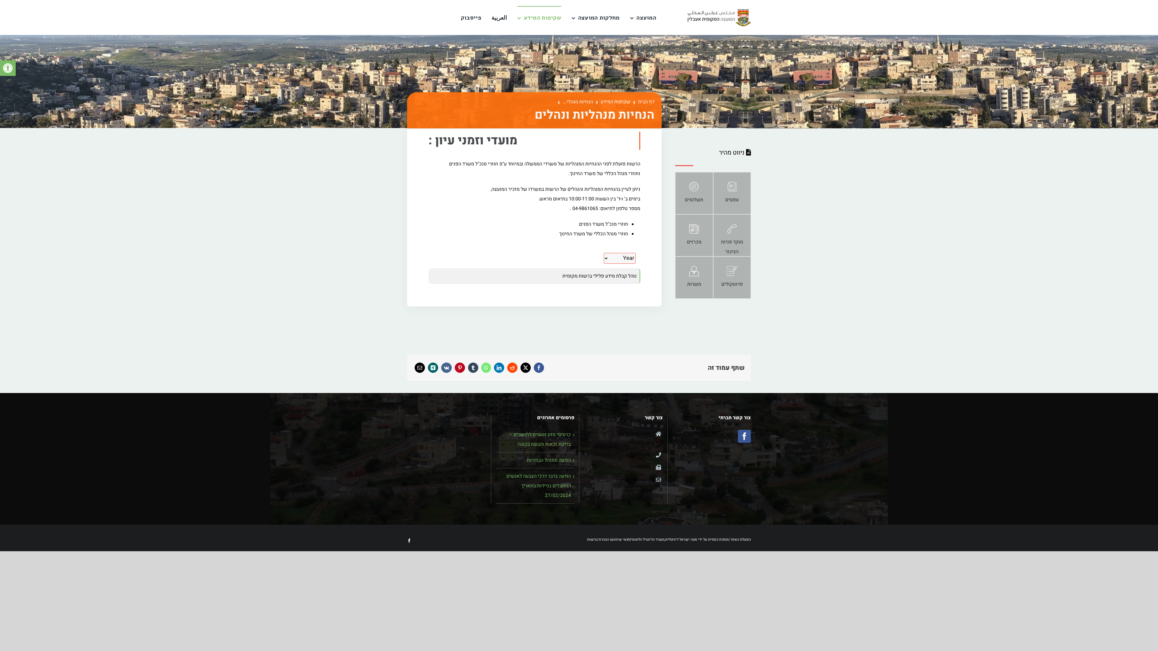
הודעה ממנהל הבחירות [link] (549, 460)
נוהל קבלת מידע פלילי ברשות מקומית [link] (599, 276)
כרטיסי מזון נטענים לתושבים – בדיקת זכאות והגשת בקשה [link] (540, 439)
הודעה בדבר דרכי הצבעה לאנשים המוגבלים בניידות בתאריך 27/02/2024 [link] (538, 486)
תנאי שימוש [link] (620, 539)
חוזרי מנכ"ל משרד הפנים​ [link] (603, 224)
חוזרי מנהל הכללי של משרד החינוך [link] (593, 233)
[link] (8, 68)
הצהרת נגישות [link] (598, 539)
